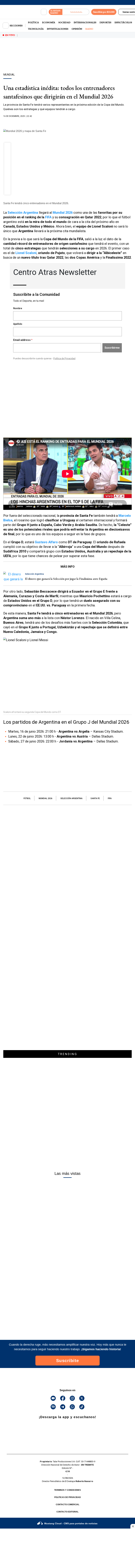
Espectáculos (123, 22)
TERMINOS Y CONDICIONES (67, 1490)
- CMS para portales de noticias (70, 1523)
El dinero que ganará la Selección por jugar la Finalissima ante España (66, 579)
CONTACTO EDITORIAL (67, 1512)
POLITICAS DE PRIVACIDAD (67, 1497)
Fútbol (27, 798)
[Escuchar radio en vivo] (75, 12)
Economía (48, 22)
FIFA (48, 217)
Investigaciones (57, 28)
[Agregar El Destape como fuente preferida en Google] (67, 122)
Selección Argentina (71, 798)
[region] (67, 61)
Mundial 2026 (45, 798)
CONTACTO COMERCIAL (67, 1504)
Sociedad (64, 22)
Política (33, 22)
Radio (89, 28)
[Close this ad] (132, 1526)
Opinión (77, 28)
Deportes (105, 22)
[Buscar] (43, 12)
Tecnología (36, 28)
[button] (7, 147)
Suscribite (67, 1360)
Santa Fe (95, 798)
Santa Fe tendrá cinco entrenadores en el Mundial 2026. (36, 203)
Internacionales (85, 22)
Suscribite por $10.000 (103, 11)
